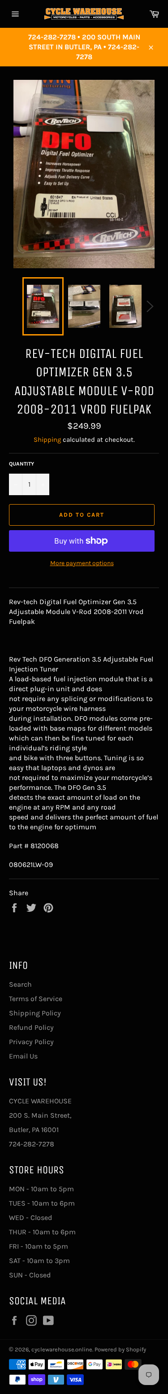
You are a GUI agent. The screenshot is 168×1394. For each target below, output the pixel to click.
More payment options (82, 563)
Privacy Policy (31, 1041)
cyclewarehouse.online (61, 1349)
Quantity (21, 464)
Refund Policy (31, 1027)
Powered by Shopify (120, 1349)
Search (20, 984)
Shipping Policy (35, 1013)
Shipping (47, 440)
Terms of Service (35, 998)
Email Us (23, 1056)
